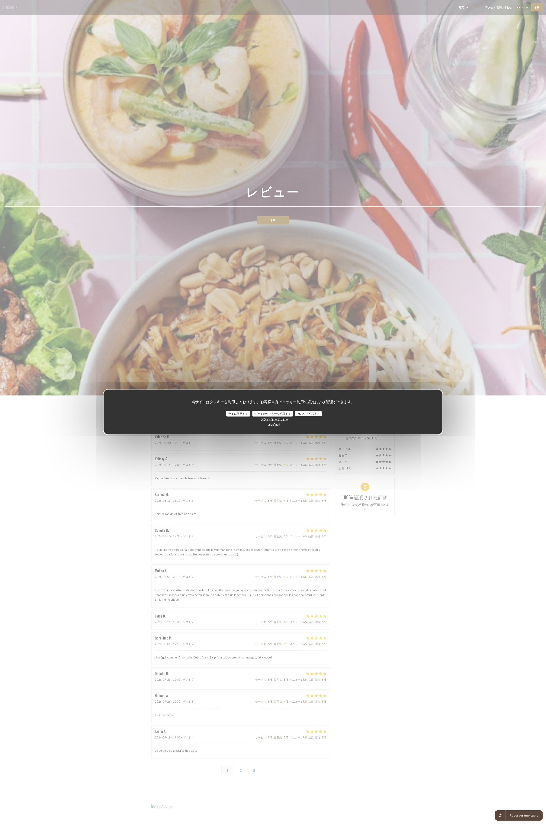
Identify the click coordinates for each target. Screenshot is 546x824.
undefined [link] (274, 424)
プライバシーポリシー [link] (274, 419)
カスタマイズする (308, 413)
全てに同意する (238, 413)
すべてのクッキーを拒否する (273, 413)
